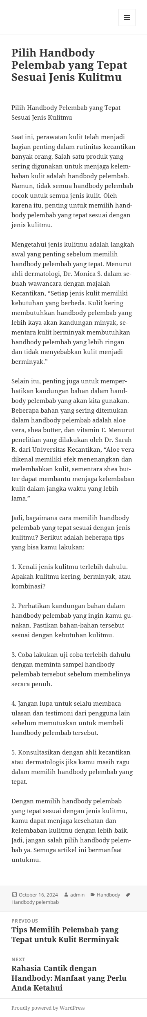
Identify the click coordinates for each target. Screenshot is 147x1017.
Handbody (108, 894)
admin (77, 894)
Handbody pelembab (35, 902)
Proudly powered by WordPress (48, 1007)
